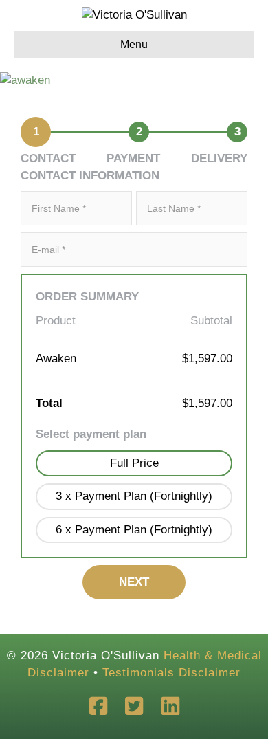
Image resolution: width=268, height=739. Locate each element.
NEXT (134, 581)
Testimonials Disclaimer (171, 672)
